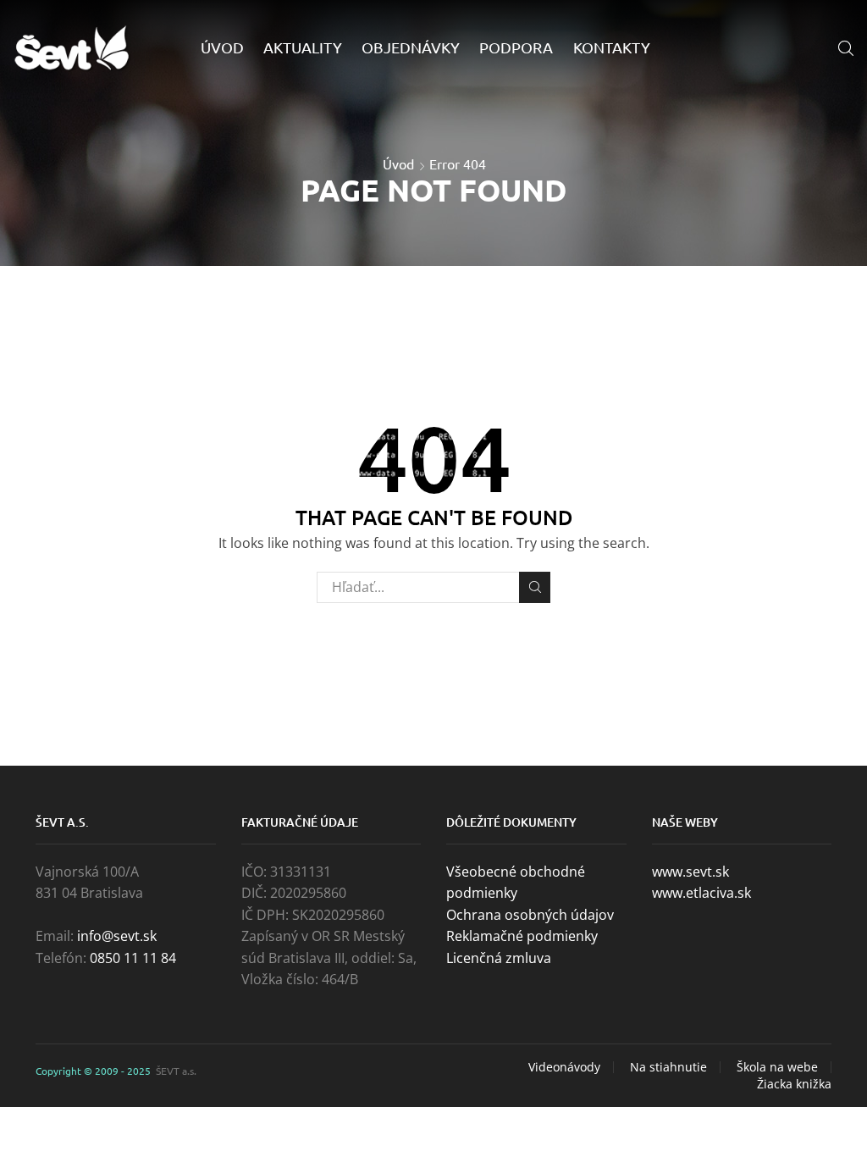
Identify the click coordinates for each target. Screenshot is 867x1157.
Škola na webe (777, 1067)
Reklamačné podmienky (522, 936)
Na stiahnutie (668, 1067)
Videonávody (564, 1067)
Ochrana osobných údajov (530, 914)
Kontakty (611, 47)
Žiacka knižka (794, 1084)
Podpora (516, 47)
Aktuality (302, 47)
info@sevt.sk (117, 936)
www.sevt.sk (690, 871)
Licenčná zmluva (498, 958)
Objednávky (411, 47)
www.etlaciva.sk (701, 892)
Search (534, 587)
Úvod (222, 47)
